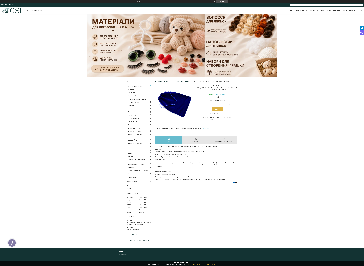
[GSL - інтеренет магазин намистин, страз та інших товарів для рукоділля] (12, 10)
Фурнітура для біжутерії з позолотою (135, 135)
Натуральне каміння (133, 102)
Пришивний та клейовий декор (137, 99)
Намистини (131, 105)
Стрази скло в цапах (134, 118)
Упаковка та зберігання (134, 174)
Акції (358, 10)
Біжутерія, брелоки (133, 147)
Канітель (130, 125)
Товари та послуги (300, 10)
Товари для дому (133, 177)
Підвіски (130, 150)
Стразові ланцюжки (133, 121)
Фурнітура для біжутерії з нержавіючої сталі (135, 139)
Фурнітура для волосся (135, 131)
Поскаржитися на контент (194, 264)
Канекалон (131, 167)
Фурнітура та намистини (134, 86)
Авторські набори (133, 96)
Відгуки (129, 188)
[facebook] (234, 183)
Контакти (352, 10)
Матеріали (131, 156)
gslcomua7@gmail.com (133, 235)
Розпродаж (131, 89)
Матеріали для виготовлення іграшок (136, 160)
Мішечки (186, 81)
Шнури (130, 153)
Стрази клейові (132, 112)
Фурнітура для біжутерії (135, 143)
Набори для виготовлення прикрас (138, 170)
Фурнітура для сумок (134, 128)
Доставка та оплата (324, 10)
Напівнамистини (132, 109)
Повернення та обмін (340, 10)
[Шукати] (360, 5)
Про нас (312, 10)
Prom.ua (191, 262)
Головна (290, 10)
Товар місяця (123, 254)
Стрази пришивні (133, 115)
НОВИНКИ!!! (131, 92)
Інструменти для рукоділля (136, 164)
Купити (217, 109)
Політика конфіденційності (209, 264)
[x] (236, 183)
